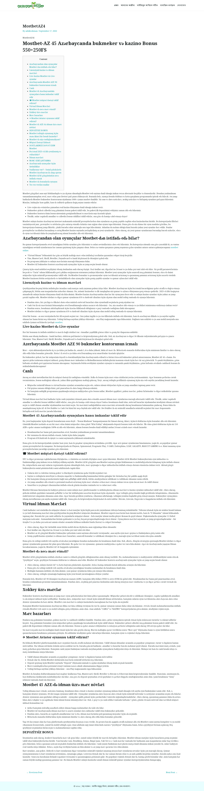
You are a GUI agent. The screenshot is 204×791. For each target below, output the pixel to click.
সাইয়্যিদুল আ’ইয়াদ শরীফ (147, 5)
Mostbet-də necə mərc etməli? (42, 109)
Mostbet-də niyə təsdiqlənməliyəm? (44, 139)
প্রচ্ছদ (116, 5)
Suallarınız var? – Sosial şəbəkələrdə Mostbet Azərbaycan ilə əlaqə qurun (45, 171)
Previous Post (34, 773)
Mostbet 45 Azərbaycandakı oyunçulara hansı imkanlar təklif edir (44, 94)
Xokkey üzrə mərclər (38, 112)
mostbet (58, 322)
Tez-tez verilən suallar (39, 184)
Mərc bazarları (36, 115)
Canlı (31, 88)
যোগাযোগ (181, 5)
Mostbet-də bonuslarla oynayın (43, 181)
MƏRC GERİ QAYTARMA (40, 160)
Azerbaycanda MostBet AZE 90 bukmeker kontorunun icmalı (43, 84)
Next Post (171, 773)
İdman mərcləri (36, 157)
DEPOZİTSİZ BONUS (38, 130)
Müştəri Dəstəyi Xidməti (39, 142)
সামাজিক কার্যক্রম (167, 5)
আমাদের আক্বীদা (128, 5)
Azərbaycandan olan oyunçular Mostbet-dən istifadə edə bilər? (43, 66)
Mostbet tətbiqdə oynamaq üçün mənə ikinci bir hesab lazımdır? (43, 135)
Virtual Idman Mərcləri (39, 106)
